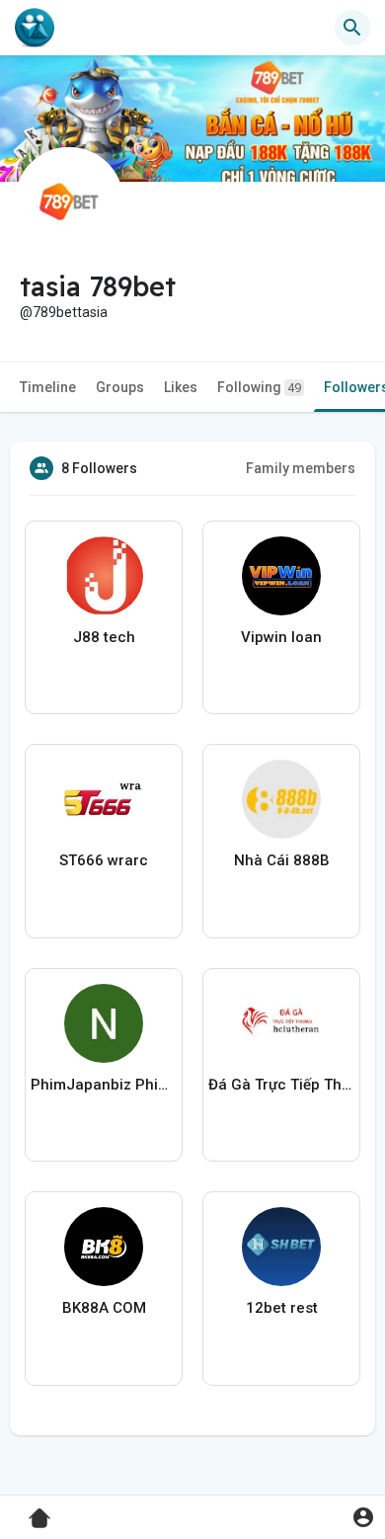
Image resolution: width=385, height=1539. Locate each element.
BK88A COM (104, 1308)
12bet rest (282, 1308)
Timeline (48, 387)
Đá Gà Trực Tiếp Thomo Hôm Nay (281, 1085)
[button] (363, 1517)
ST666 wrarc (103, 860)
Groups (120, 387)
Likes (180, 387)
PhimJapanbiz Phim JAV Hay (104, 1085)
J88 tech (104, 637)
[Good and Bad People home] (34, 27)
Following (259, 387)
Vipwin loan (281, 637)
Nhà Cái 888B (282, 860)
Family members (300, 468)
